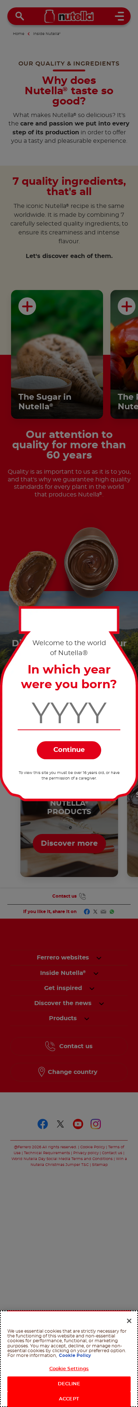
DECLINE (69, 1384)
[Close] (129, 1321)
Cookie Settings (69, 1369)
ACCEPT (69, 1399)
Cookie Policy (75, 1355)
